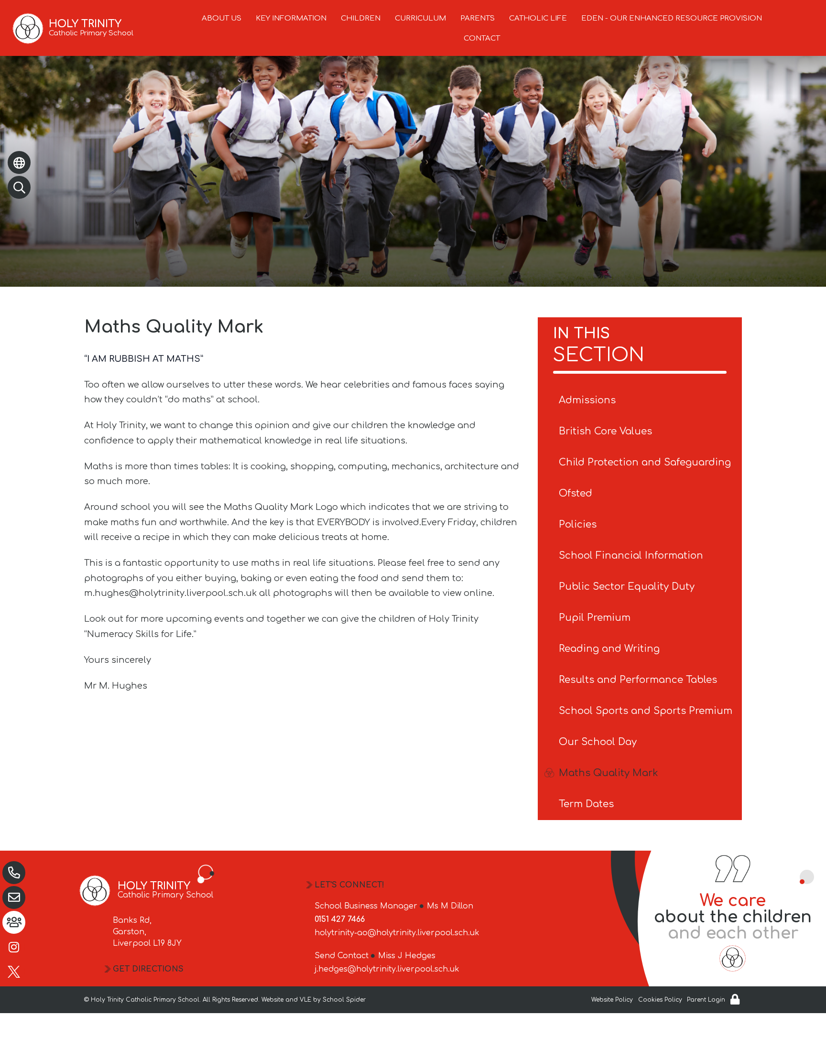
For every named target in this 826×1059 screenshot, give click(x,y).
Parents (477, 18)
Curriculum (420, 18)
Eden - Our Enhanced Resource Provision (671, 18)
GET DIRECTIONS (148, 969)
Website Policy (612, 999)
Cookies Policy (660, 999)
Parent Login (706, 999)
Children (360, 18)
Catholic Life (538, 18)
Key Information (291, 18)
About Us (221, 18)
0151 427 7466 (340, 919)
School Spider (344, 999)
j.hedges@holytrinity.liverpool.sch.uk (387, 969)
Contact (482, 38)
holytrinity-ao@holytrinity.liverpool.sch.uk (397, 933)
